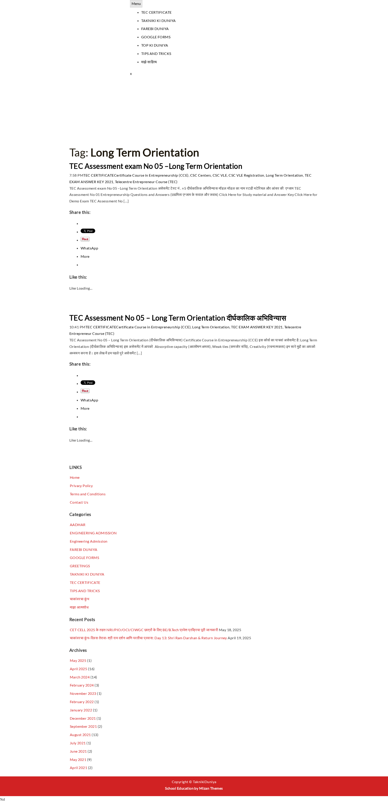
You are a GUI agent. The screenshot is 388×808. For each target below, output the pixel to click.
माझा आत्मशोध (79, 607)
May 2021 (78, 759)
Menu (136, 3)
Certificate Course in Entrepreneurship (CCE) (151, 175)
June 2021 (78, 751)
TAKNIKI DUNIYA (84, 3)
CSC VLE (220, 175)
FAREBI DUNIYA (155, 28)
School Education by (194, 788)
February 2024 (82, 685)
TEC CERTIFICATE (156, 12)
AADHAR (78, 524)
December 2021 (83, 718)
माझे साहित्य (149, 62)
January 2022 (81, 710)
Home (75, 477)
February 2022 (82, 702)
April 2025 (78, 669)
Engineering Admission (89, 541)
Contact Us (79, 502)
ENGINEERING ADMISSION (93, 533)
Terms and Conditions (88, 494)
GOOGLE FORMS (156, 37)
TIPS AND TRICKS (156, 53)
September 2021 (83, 726)
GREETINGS (80, 566)
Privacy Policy (81, 485)
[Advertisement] (194, 110)
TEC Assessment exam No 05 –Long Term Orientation (155, 166)
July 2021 (78, 743)
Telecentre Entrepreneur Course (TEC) (146, 182)
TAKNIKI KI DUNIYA (158, 20)
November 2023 (83, 693)
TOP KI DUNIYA (154, 45)
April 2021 (78, 767)
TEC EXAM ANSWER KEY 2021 (257, 327)
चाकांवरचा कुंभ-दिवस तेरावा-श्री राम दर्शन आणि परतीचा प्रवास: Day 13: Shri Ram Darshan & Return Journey (148, 638)
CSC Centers (200, 175)
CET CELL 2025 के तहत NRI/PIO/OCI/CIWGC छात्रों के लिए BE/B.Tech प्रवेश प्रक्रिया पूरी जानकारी (144, 630)
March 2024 (80, 677)
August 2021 (80, 734)
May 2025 (78, 660)
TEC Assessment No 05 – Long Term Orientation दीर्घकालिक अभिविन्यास (177, 317)
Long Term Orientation (284, 175)
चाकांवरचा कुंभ (79, 599)
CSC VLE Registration (246, 175)
